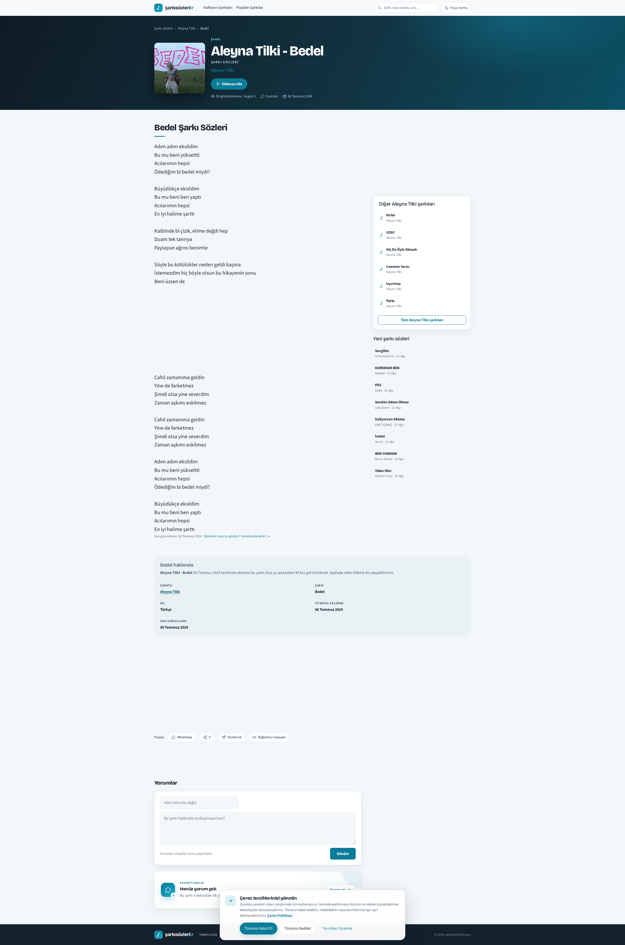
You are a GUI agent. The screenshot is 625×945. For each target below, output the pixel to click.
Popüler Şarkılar (249, 7)
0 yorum (272, 96)
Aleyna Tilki (186, 28)
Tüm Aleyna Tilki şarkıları (422, 320)
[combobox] (409, 7)
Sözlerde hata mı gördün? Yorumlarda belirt (235, 536)
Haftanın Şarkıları (217, 7)
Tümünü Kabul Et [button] (258, 928)
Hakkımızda (208, 934)
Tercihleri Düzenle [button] (337, 928)
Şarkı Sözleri (163, 28)
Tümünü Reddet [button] (297, 928)
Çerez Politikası (279, 915)
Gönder (343, 853)
